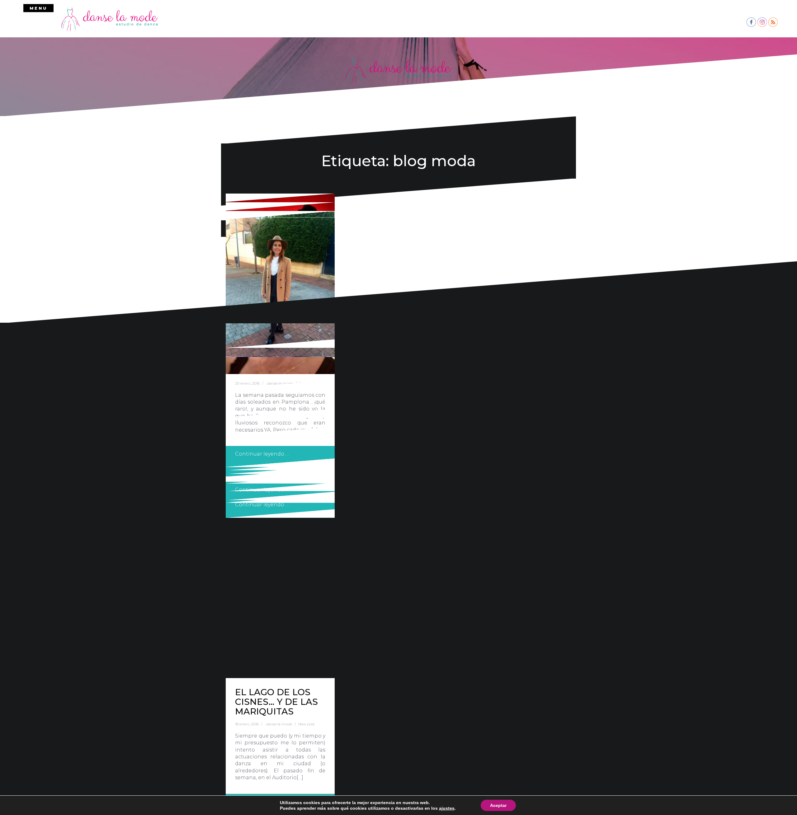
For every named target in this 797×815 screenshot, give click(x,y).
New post (306, 724)
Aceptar (498, 805)
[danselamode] (109, 18)
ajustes (447, 808)
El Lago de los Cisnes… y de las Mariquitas (276, 702)
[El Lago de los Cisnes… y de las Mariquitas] (280, 444)
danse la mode (279, 724)
